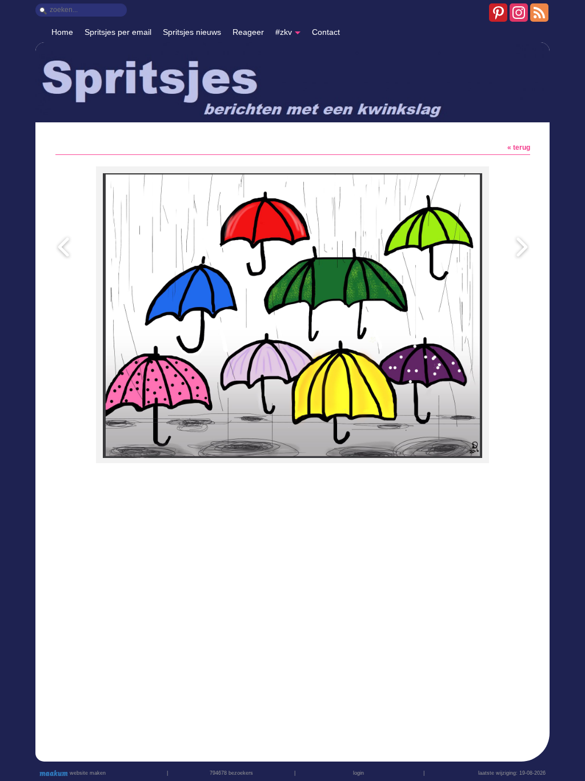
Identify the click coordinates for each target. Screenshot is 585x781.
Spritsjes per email (118, 32)
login (358, 773)
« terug (518, 148)
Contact (326, 32)
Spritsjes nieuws (192, 32)
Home (62, 32)
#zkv (283, 32)
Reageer (248, 32)
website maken (87, 773)
